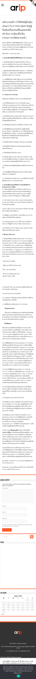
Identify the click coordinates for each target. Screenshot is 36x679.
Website (4, 518)
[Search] (31, 536)
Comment (5, 488)
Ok (18, 676)
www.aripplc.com (7, 424)
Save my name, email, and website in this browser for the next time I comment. (17, 525)
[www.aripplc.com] (18, 7)
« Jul (2, 614)
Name (4, 506)
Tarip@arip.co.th (19, 249)
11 (8, 605)
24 (3, 610)
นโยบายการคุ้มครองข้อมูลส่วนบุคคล (10, 657)
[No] (33, 672)
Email (4, 512)
